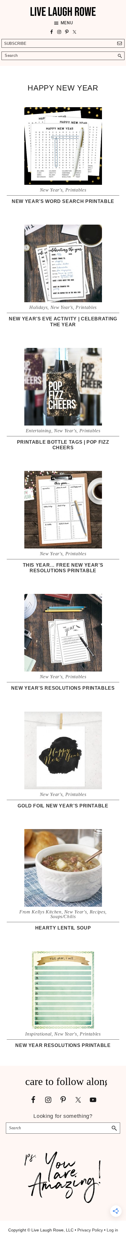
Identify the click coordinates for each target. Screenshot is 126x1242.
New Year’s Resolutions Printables (63, 688)
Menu (67, 22)
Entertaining (38, 430)
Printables (75, 189)
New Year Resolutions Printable (63, 1045)
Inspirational (38, 1033)
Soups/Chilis (63, 916)
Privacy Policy (90, 1230)
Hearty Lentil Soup (63, 927)
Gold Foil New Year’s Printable (63, 805)
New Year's (51, 189)
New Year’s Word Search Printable (63, 201)
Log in (112, 1230)
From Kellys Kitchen (40, 911)
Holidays (38, 307)
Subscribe (15, 43)
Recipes (97, 911)
